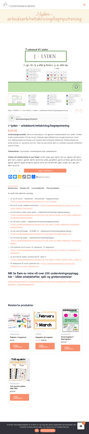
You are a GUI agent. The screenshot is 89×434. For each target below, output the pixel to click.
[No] (86, 428)
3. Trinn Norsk (25, 110)
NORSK (16, 110)
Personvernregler (47, 430)
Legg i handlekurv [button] (17, 346)
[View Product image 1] (16, 100)
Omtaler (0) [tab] (24, 188)
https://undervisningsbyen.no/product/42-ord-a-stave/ (34, 202)
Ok (37, 430)
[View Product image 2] (35, 100)
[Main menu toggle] (84, 4)
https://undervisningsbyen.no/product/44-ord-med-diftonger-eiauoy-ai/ (41, 234)
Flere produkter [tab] (52, 188)
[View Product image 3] (54, 100)
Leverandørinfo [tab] (38, 188)
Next (81, 99)
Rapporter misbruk (44, 177)
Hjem (10, 110)
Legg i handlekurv (45, 171)
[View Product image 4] (73, 100)
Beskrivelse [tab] (13, 188)
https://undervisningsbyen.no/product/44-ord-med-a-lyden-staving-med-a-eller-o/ (46, 260)
